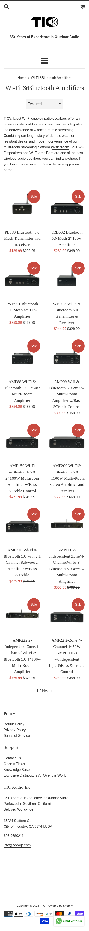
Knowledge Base (17, 769)
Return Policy (14, 724)
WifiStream (60, 147)
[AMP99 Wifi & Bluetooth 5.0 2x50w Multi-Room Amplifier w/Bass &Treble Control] (67, 357)
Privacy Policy (15, 730)
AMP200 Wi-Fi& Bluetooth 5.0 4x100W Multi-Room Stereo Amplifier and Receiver (67, 478)
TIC (43, 905)
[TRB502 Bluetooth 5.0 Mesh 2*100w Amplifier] (67, 208)
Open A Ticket (14, 764)
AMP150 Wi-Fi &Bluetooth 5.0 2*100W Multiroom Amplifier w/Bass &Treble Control (22, 478)
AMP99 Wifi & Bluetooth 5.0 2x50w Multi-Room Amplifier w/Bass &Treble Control (66, 394)
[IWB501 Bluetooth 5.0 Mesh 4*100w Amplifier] (22, 280)
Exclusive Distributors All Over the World (35, 775)
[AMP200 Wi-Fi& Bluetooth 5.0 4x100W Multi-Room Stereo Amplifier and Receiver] (67, 442)
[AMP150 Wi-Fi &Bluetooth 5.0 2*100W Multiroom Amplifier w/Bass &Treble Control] (22, 442)
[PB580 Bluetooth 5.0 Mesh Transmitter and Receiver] (22, 208)
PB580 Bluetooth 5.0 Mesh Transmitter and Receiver (22, 238)
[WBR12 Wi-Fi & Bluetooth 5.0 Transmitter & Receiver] (67, 280)
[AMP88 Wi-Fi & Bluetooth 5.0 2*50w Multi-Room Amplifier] (22, 357)
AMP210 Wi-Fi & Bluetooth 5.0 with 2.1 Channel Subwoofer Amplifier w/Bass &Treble (22, 563)
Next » (47, 691)
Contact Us (12, 758)
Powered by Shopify (60, 905)
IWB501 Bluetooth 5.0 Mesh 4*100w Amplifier (22, 310)
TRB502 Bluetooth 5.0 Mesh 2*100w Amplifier (67, 238)
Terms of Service (17, 735)
